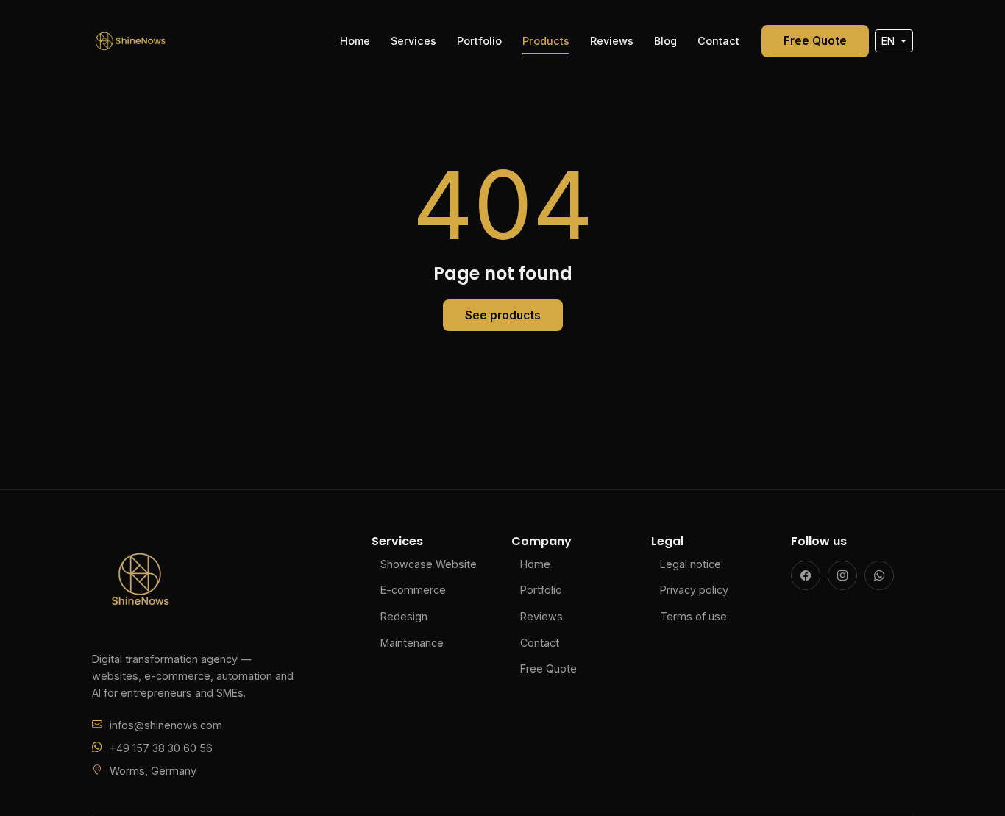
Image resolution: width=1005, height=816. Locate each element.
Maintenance (412, 642)
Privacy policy (694, 589)
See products (503, 315)
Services (413, 41)
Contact (718, 41)
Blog (665, 41)
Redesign (403, 616)
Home (355, 41)
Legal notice (690, 564)
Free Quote (815, 41)
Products (545, 41)
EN (889, 41)
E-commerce (413, 589)
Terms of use (693, 616)
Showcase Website (428, 564)
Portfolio (479, 41)
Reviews (611, 41)
